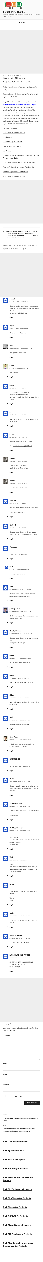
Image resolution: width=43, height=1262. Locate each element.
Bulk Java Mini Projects (14, 1159)
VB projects (19, 237)
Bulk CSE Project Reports (15, 1141)
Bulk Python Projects (13, 1150)
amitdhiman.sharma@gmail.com (20, 596)
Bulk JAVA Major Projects (15, 1168)
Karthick (13, 500)
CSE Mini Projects (21, 233)
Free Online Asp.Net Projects (13, 146)
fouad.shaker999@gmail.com (22, 446)
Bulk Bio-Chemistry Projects (17, 1198)
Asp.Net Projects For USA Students (15, 172)
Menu (22, 22)
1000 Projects (14, 12)
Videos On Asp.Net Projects (12, 142)
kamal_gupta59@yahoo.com (19, 394)
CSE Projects (7, 151)
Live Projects (7, 137)
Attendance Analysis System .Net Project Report (20, 162)
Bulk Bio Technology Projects (17, 1189)
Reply (11, 317)
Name (5, 1064)
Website (6, 1085)
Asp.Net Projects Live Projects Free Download (19, 167)
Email (5, 1074)
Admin (18, 75)
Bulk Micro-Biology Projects (17, 1225)
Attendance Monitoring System (14, 132)
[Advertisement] (21, 52)
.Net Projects (11, 231)
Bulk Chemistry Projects (15, 1207)
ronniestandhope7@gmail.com (19, 468)
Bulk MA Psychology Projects (17, 1234)
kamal (12, 385)
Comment (7, 1035)
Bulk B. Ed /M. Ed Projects (15, 1216)
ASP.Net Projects (25, 231)
